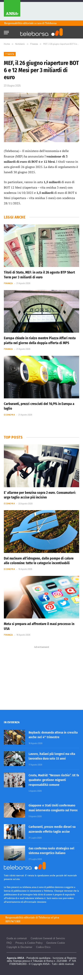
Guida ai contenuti (17, 938)
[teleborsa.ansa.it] (41, 32)
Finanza (9, 54)
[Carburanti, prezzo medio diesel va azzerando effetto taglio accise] (14, 831)
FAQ (9, 942)
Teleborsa (51, 23)
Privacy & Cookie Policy (29, 942)
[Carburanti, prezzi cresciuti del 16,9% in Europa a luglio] (41, 377)
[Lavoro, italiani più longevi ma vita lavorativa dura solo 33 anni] (14, 758)
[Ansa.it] (12, 10)
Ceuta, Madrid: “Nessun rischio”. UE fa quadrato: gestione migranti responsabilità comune (54, 780)
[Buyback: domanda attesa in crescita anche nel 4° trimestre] (14, 737)
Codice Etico (43, 947)
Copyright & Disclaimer (19, 947)
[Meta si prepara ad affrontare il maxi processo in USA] (41, 597)
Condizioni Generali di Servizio (48, 938)
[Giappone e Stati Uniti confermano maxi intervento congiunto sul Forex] (14, 810)
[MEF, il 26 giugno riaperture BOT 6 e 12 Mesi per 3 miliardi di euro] (41, 117)
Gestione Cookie (55, 942)
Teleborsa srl (45, 917)
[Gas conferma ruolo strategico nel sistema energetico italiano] (14, 853)
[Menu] (6, 31)
